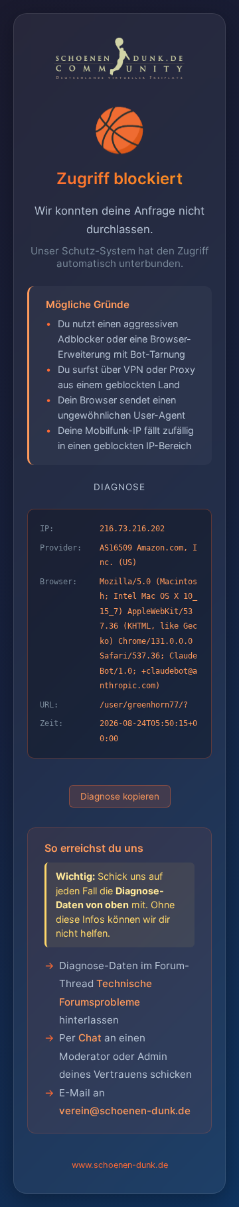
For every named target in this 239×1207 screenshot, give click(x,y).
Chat (90, 1037)
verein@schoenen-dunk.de (125, 1110)
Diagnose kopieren (119, 796)
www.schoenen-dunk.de (120, 1165)
